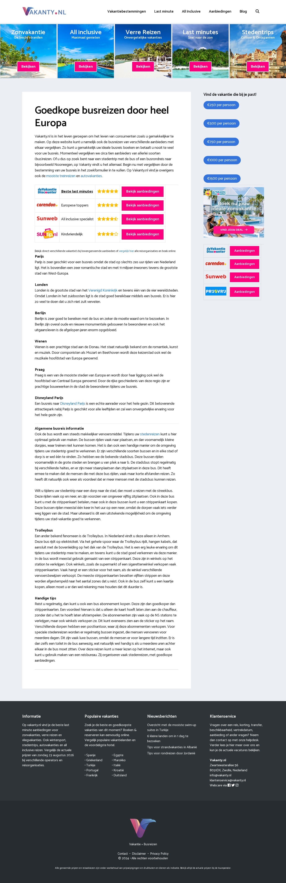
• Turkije (90, 765)
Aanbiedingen (220, 11)
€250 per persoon (221, 105)
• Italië (116, 765)
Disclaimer (139, 853)
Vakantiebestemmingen (126, 11)
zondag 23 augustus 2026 (55, 755)
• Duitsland (119, 775)
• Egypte (117, 755)
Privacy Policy (159, 853)
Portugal (92, 770)
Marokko (119, 760)
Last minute (164, 11)
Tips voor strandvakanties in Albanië (172, 747)
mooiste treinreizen (60, 176)
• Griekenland (93, 760)
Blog (243, 11)
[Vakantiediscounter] (234, 236)
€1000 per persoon (222, 160)
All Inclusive (191, 11)
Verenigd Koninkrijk (102, 290)
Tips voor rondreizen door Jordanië (171, 753)
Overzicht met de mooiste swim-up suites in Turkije (171, 727)
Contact (123, 853)
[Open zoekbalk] (257, 11)
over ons (249, 745)
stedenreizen (150, 434)
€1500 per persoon (222, 178)
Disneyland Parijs (72, 404)
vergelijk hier (126, 251)
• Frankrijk (91, 775)
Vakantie (135, 844)
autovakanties (91, 176)
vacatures (241, 750)
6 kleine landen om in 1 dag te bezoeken (167, 738)
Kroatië (118, 770)
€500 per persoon (221, 123)
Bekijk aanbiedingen (142, 191)
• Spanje (90, 755)
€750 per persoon (221, 142)
